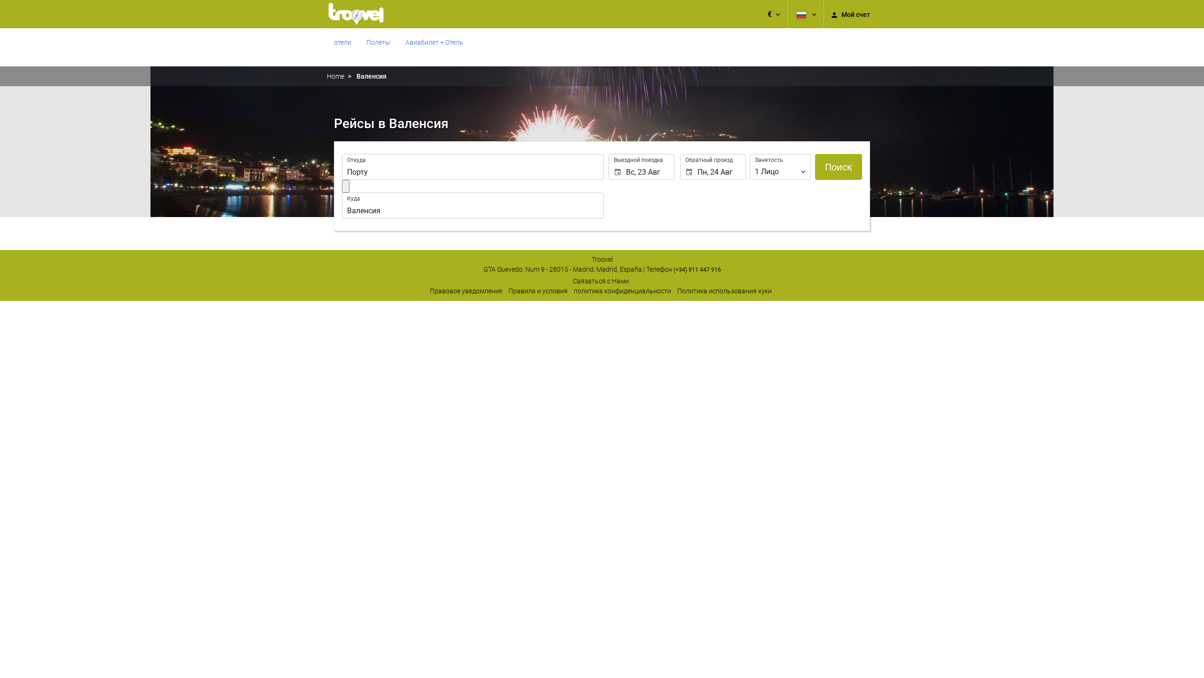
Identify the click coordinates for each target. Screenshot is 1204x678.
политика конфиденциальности (622, 291)
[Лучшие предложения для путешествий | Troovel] (356, 14)
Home (335, 76)
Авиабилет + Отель (434, 42)
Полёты (378, 42)
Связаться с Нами (601, 281)
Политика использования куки (724, 291)
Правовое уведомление (466, 291)
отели (342, 42)
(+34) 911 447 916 (697, 269)
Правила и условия (538, 291)
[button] (773, 14)
